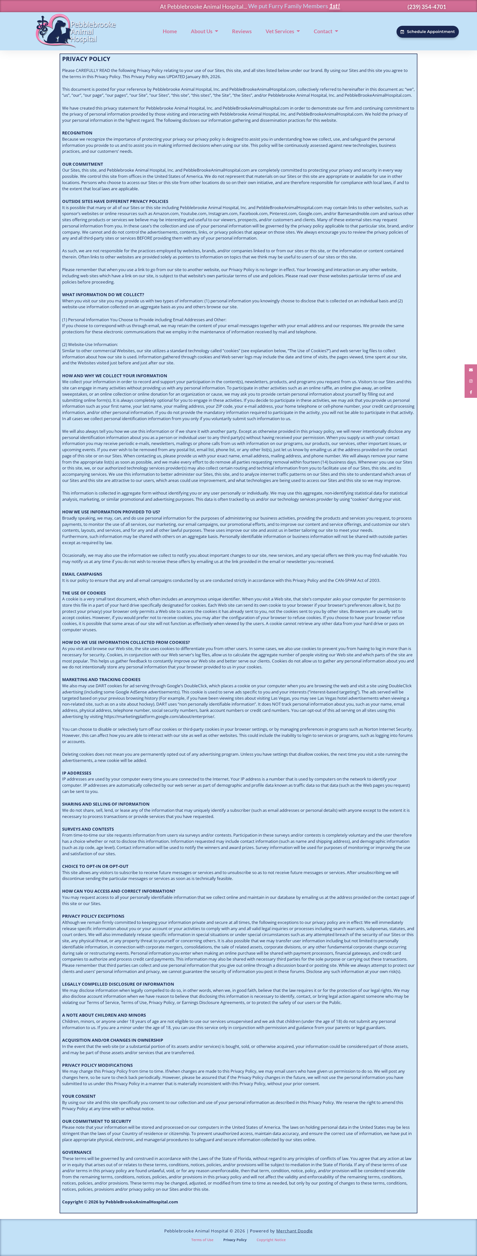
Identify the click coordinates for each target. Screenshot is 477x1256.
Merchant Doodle (294, 1231)
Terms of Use (202, 1239)
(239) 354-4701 (426, 6)
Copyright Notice (271, 1239)
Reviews (242, 31)
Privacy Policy (235, 1239)
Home (170, 31)
